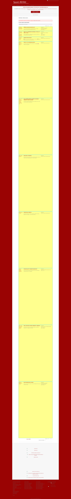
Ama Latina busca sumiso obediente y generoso (32, 325)
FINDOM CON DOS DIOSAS (28, 37)
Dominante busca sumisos (35, 8)
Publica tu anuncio (35, 11)
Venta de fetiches (33, 9)
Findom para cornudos (28, 212)
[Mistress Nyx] (35, 450)
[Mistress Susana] (35, 446)
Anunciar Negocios (23, 8)
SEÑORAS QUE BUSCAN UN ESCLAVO (29, 27)
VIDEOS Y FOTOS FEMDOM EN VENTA (29, 42)
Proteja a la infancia (53, 485)
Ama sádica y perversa (28, 155)
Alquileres (19, 8)
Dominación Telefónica (40, 9)
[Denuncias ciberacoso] (53, 486)
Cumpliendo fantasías (29, 8)
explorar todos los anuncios (37, 20)
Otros (36, 9)
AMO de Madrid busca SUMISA (28, 382)
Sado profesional (50, 8)
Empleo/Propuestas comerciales (43, 8)
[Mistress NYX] (35, 469)
